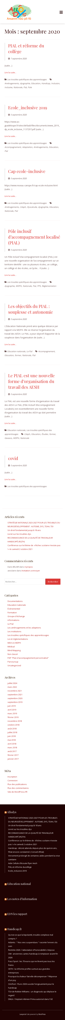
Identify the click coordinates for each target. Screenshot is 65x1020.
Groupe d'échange (16, 616)
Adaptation (27, 147)
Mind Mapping (14, 650)
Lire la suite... (10, 72)
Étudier (45, 434)
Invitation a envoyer (31, 570)
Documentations (15, 601)
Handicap (45, 83)
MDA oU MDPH (14, 642)
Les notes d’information (22, 899)
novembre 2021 (15, 690)
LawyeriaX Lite (24, 1014)
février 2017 (13, 755)
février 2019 (13, 717)
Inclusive (8, 87)
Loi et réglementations (18, 639)
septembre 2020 (15, 698)
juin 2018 (12, 736)
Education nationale (16, 351)
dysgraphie (25, 83)
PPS (39, 286)
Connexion (13, 780)
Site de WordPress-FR (17, 791)
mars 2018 (12, 747)
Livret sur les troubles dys (19, 534)
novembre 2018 (15, 721)
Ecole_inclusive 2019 (27, 107)
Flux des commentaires (18, 788)
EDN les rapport (17, 914)
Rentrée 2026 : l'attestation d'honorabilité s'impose (31, 950)
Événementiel (14, 608)
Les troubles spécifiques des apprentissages (27, 79)
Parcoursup (13, 661)
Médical (11, 646)
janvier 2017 (13, 758)
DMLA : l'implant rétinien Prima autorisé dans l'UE (30, 999)
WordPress (42, 1014)
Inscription (12, 776)
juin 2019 (12, 706)
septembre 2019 (15, 702)
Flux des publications (17, 784)
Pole (30, 87)
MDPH (19, 286)
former (18, 355)
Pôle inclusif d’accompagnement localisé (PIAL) (34, 236)
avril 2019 (12, 709)
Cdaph (23, 207)
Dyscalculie (32, 207)
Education (35, 83)
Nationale (17, 87)
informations (13, 620)
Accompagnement (13, 147)
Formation (12, 612)
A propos (28, 566)
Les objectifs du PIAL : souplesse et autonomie (30, 309)
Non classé (13, 654)
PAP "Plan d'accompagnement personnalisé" (28, 658)
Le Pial (29, 351)
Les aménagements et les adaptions (24, 627)
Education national (19, 884)
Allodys (11, 812)
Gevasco (8, 438)
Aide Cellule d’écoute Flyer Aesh (22, 863)
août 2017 (12, 751)
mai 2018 (12, 740)
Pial (25, 87)
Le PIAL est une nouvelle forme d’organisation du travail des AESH (31, 381)
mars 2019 (12, 713)
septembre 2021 (15, 694)
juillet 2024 (12, 683)
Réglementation (49, 286)
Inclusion (55, 83)
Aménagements (12, 83)
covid (13, 458)
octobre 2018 (13, 724)
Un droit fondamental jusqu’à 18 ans (24, 530)
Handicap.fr (14, 929)
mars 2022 (12, 687)
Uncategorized (14, 665)
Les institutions (14, 631)
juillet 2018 (12, 732)
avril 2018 (12, 743)
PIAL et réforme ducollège (20, 867)
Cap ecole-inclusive (26, 171)
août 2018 (12, 728)
